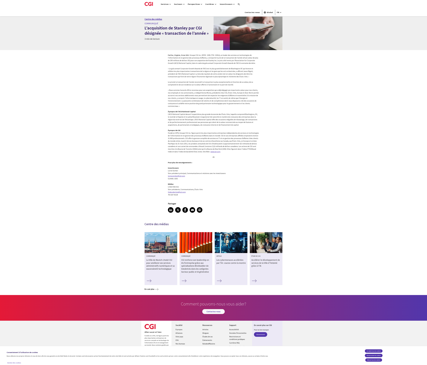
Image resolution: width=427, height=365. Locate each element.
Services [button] (165, 4)
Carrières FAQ (234, 343)
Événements (207, 340)
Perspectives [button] (194, 4)
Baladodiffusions (208, 344)
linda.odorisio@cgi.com (177, 192)
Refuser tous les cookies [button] (373, 360)
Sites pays (179, 336)
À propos (179, 329)
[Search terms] (239, 4)
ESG (177, 340)
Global (270, 12)
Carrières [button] (209, 4)
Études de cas (207, 336)
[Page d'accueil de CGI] (149, 4)
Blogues (205, 333)
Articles (205, 329)
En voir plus (149, 289)
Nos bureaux (180, 344)
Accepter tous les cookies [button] (374, 351)
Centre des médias (153, 19)
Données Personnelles (237, 333)
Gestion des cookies (14, 363)
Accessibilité (234, 329)
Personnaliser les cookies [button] (374, 355)
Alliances (179, 333)
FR (278, 12)
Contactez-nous (252, 12)
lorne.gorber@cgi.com (176, 176)
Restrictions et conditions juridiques (237, 337)
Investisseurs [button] (226, 4)
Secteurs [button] (178, 4)
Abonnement (260, 334)
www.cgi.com (215, 152)
